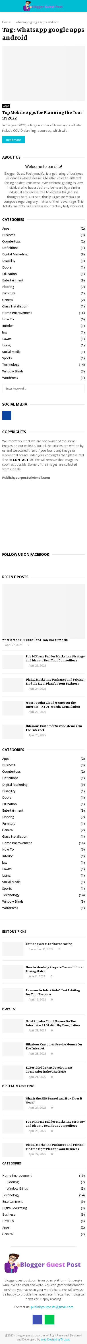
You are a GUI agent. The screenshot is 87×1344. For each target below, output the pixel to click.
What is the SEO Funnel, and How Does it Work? (35, 640)
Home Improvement (17, 313)
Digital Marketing (15, 254)
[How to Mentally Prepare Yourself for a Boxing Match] (12, 972)
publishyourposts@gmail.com (52, 1307)
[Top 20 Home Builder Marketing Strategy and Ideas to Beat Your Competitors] (12, 662)
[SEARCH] (80, 388)
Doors (6, 267)
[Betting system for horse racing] (12, 949)
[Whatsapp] (49, 1319)
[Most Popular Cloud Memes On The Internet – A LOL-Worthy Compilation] (12, 708)
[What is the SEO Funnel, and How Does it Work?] (43, 611)
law (4, 332)
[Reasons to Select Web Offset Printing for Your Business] (12, 995)
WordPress (10, 378)
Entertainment (12, 280)
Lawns (7, 339)
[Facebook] (37, 1319)
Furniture (8, 293)
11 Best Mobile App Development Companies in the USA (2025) (49, 1069)
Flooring (8, 287)
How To (8, 319)
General (7, 300)
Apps (6, 105)
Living (6, 345)
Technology (10, 364)
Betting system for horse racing (49, 944)
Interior (7, 325)
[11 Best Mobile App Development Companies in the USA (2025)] (12, 1072)
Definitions (10, 248)
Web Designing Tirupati (55, 1339)
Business (8, 235)
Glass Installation (14, 306)
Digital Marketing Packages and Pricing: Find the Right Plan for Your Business (55, 681)
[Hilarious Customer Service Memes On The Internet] (12, 732)
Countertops (11, 241)
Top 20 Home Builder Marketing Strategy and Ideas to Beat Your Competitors (55, 658)
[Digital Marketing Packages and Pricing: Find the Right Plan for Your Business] (12, 685)
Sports (7, 358)
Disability (8, 261)
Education (9, 274)
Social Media (11, 352)
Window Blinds (12, 371)
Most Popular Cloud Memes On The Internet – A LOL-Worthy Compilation (53, 704)
